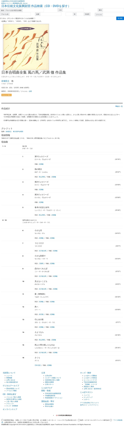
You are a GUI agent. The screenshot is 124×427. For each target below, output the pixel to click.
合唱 (30, 91)
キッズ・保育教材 (12, 406)
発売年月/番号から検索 (13, 399)
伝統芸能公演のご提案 (52, 380)
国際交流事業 (49, 382)
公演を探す (48, 375)
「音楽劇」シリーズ (90, 384)
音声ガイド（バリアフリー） (89, 405)
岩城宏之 (5, 81)
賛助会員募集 (49, 404)
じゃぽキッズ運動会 (90, 375)
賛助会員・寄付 (47, 401)
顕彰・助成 (45, 390)
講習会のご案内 (89, 386)
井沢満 (41, 314)
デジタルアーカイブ (11, 386)
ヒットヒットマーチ (90, 380)
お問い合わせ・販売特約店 (92, 389)
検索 (120, 18)
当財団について (9, 373)
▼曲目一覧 (119, 106)
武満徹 (41, 164)
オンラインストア (10, 409)
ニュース (9, 375)
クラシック (10, 403)
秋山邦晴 (42, 177)
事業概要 (16, 3)
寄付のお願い (49, 406)
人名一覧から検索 (12, 401)
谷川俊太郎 (42, 251)
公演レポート (49, 384)
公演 (43, 373)
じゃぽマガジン (86, 392)
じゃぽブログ (46, 388)
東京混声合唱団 (18, 131)
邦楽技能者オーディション (53, 398)
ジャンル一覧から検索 (13, 397)
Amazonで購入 (6, 95)
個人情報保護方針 (12, 382)
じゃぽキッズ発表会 (90, 378)
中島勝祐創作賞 (50, 395)
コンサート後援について (53, 378)
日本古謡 (37, 365)
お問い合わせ (23, 3)
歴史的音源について (12, 388)
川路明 (41, 263)
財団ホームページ (7, 3)
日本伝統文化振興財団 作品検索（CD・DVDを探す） (36, 6)
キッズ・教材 (85, 373)
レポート (87, 399)
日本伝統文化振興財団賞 (53, 393)
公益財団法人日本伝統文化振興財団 (13, 1)
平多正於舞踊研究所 (90, 382)
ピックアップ (88, 397)
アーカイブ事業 (11, 391)
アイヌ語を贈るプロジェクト (89, 403)
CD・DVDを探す (9, 394)
